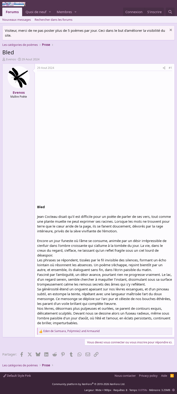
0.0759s (142, 390)
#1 (170, 68)
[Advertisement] (76, 105)
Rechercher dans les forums (53, 20)
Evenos (11, 59)
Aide (164, 376)
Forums (12, 11)
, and (71, 331)
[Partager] (164, 68)
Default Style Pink (18, 376)
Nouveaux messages (16, 20)
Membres (64, 11)
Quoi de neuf (36, 11)
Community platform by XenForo (88, 384)
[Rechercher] (170, 12)
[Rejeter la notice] (170, 30)
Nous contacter (125, 376)
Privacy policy (148, 376)
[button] (50, 12)
